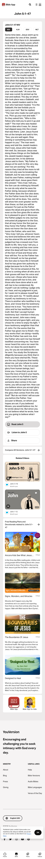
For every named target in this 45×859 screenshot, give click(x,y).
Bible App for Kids (30, 709)
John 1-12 (16, 511)
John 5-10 (16, 484)
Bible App (14, 709)
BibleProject (14, 486)
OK (38, 832)
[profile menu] (38, 4)
